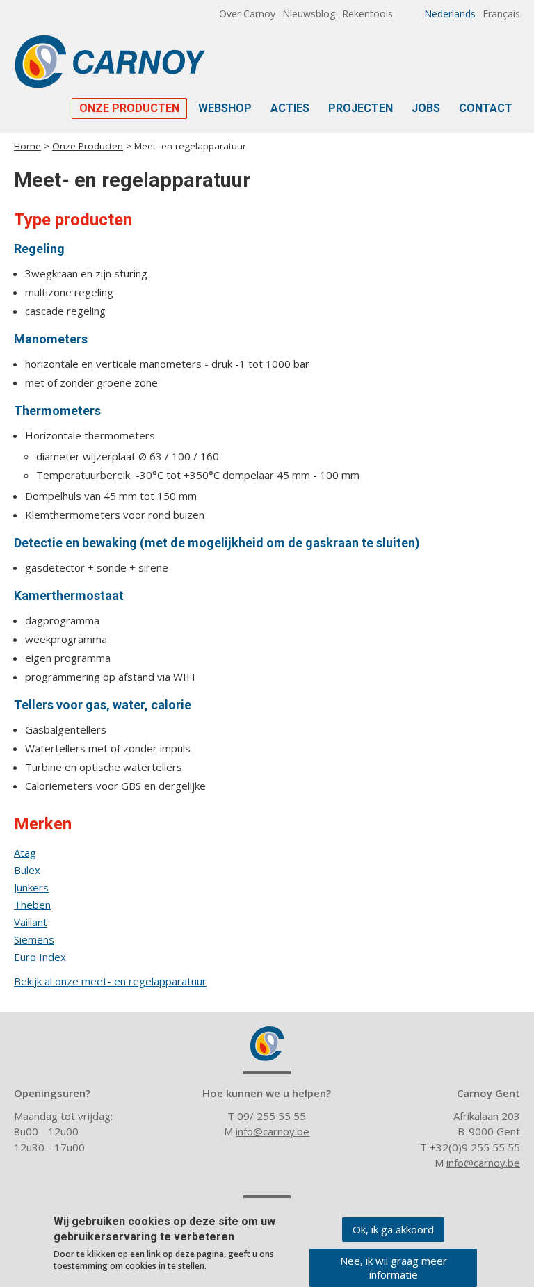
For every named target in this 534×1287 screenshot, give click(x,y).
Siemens (34, 939)
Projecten (360, 108)
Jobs (426, 108)
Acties (289, 108)
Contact (485, 108)
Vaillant (30, 922)
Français (501, 13)
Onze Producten (129, 108)
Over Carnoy (247, 13)
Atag (25, 852)
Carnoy (267, 1043)
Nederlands (450, 13)
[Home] (109, 61)
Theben (32, 905)
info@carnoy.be (272, 1131)
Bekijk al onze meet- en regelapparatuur (110, 981)
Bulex (27, 870)
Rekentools (367, 13)
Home (27, 146)
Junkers (31, 887)
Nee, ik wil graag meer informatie (393, 1267)
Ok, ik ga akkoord (393, 1229)
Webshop (225, 108)
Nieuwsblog (308, 13)
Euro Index (40, 957)
